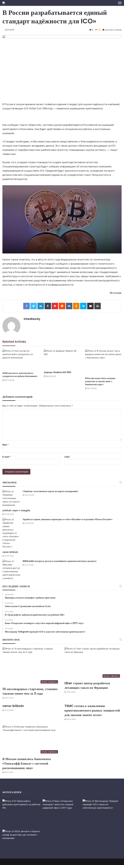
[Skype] (83, 306)
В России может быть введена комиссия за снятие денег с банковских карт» (100, 381)
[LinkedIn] (40, 306)
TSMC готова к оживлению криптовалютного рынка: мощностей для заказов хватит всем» (92, 710)
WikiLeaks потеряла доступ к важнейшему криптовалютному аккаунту (60, 561)
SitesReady (32, 319)
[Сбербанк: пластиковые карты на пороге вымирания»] (11, 498)
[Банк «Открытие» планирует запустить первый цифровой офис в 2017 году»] (62, 814)
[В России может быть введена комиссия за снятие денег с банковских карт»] (103, 362)
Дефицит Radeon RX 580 (57, 372)
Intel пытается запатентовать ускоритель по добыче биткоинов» (19, 374)
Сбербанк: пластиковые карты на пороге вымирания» (50, 491)
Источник (116, 292)
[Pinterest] (55, 306)
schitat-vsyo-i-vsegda (16, 510)
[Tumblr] (48, 306)
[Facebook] (26, 306)
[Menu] (120, 2)
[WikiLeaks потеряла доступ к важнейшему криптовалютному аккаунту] (11, 570)
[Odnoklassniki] (76, 306)
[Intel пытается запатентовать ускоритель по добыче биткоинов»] (20, 359)
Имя (5, 444)
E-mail (6, 456)
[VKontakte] (69, 306)
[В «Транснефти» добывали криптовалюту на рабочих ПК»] (21, 812)
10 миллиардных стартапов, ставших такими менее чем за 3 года (30, 691)
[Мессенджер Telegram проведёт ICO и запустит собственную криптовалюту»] (102, 810)
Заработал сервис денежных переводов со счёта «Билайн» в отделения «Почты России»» (67, 519)
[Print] (97, 306)
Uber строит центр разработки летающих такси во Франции (87, 685)
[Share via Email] (90, 306)
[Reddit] (62, 306)
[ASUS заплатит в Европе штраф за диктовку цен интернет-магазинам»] (21, 841)
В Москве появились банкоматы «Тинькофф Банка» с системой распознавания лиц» (26, 763)
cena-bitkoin (10, 552)
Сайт (67, 456)
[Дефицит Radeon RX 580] (62, 359)
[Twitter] (33, 306)
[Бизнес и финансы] (3, 3)
